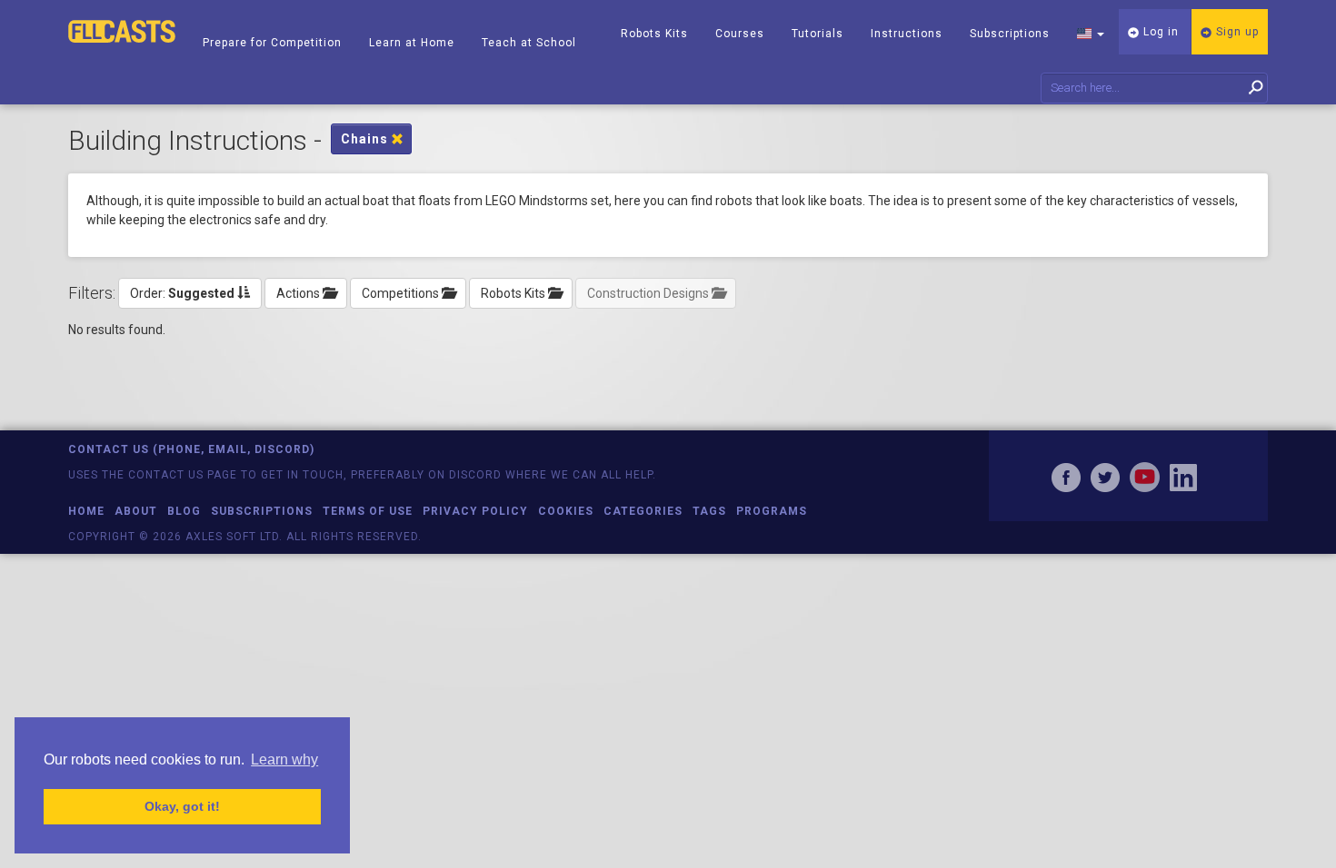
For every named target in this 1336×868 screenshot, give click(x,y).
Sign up (1235, 31)
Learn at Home (411, 42)
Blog (184, 511)
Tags (709, 511)
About (136, 511)
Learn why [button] (284, 759)
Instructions (906, 33)
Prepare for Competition (272, 42)
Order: (182, 293)
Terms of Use (368, 511)
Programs (771, 511)
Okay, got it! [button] (182, 806)
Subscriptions (1010, 33)
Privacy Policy (475, 511)
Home (86, 511)
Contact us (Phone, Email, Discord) (191, 449)
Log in (1159, 31)
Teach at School (529, 42)
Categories (643, 511)
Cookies (565, 511)
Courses (739, 33)
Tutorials (817, 33)
